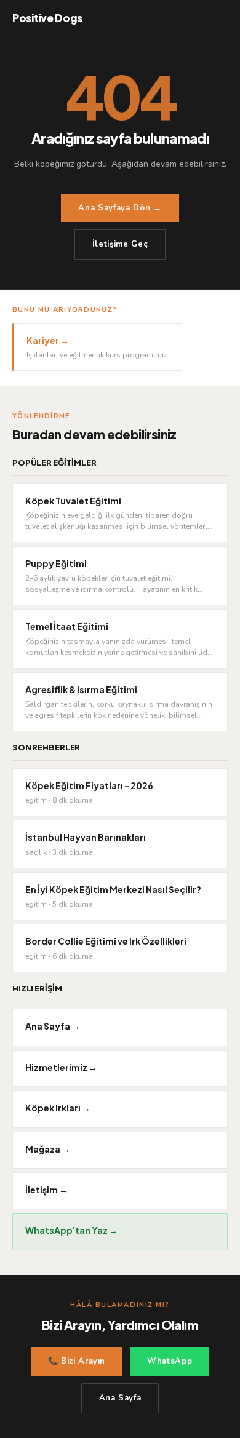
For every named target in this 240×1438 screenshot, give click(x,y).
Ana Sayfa (120, 1398)
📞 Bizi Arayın (76, 1361)
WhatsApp (169, 1361)
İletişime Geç (120, 244)
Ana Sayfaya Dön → (119, 207)
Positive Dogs (47, 18)
